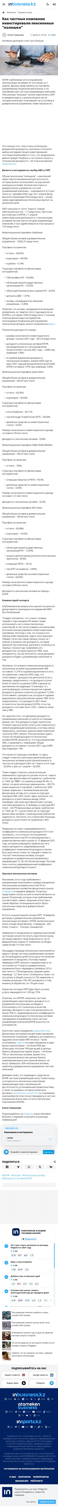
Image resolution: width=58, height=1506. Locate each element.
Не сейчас (31, 1501)
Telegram (28, 1113)
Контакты (24, 1476)
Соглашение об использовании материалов (29, 1468)
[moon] (48, 4)
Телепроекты (41, 1476)
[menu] (4, 4)
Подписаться (47, 1501)
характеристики (41, 1030)
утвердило (7, 891)
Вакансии (21, 1480)
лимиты (20, 1042)
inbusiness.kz (9, 163)
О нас (12, 1476)
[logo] (26, 4)
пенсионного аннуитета (25, 1093)
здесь (52, 323)
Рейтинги (36, 1480)
